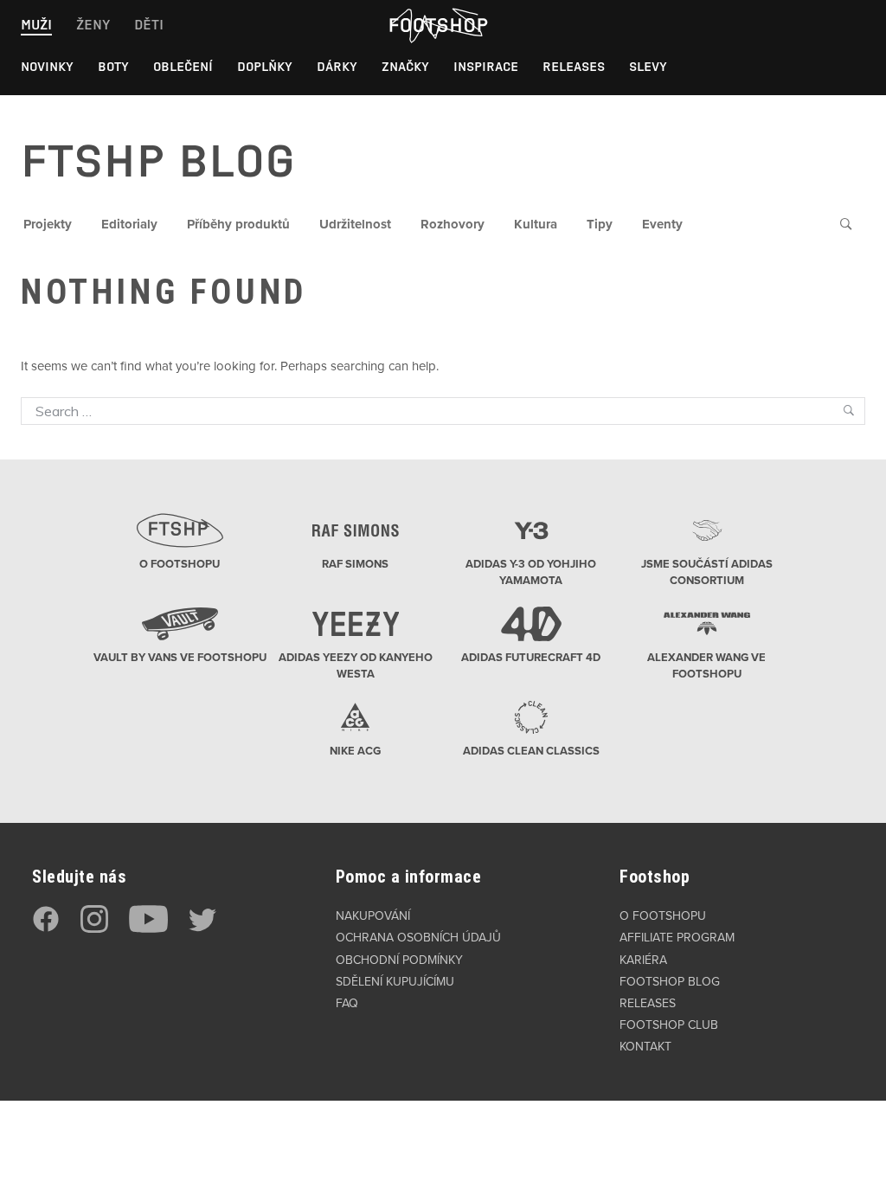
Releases (574, 66)
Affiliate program (677, 937)
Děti (149, 24)
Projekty (47, 224)
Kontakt (645, 1046)
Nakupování (373, 916)
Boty (113, 66)
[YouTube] (148, 929)
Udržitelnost (355, 224)
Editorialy (129, 224)
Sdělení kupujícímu (395, 981)
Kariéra (643, 960)
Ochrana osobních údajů (418, 937)
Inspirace (485, 66)
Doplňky (264, 66)
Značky (405, 66)
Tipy (600, 224)
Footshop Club (669, 1025)
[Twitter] (202, 929)
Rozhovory (453, 224)
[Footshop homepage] (438, 25)
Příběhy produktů (238, 224)
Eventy (662, 224)
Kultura (535, 224)
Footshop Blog (670, 981)
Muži (36, 24)
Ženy (93, 24)
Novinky (47, 66)
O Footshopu (663, 916)
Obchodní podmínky (399, 960)
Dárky (337, 66)
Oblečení (183, 66)
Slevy (648, 66)
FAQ (347, 1003)
